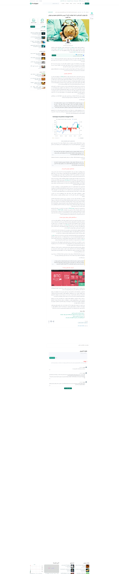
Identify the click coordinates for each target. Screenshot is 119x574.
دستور (54, 235)
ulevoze (84, 382)
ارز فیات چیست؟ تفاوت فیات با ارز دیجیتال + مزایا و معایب (36, 79)
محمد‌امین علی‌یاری (68, 43)
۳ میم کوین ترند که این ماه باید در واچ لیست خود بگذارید (36, 37)
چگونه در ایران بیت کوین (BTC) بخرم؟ (36, 67)
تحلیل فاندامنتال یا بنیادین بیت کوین (78, 313)
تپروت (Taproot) (71, 208)
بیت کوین (74, 52)
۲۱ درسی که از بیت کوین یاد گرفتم (78, 316)
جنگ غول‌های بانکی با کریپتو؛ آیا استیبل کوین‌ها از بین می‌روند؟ (36, 42)
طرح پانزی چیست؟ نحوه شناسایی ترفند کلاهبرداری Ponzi (36, 62)
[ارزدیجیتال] (34, 3)
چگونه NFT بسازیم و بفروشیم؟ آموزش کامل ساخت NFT (36, 83)
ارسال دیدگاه (52, 357)
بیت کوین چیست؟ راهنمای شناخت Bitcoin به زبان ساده (36, 58)
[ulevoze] (86, 382)
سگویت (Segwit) (60, 209)
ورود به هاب (32, 26)
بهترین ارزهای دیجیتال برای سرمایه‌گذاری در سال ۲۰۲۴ (36, 87)
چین (60, 47)
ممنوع (73, 47)
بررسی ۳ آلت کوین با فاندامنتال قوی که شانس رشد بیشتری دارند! (36, 46)
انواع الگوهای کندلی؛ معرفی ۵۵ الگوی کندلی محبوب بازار (75, 317)
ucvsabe (84, 367)
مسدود (83, 239)
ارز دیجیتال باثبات (67, 180)
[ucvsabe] (86, 367)
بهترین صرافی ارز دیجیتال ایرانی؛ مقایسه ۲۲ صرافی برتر (36, 75)
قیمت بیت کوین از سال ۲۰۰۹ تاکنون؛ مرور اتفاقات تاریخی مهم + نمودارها (72, 314)
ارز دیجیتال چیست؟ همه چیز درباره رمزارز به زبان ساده (36, 54)
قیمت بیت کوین (60, 49)
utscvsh (84, 373)
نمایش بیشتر (68, 388)
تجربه (69, 228)
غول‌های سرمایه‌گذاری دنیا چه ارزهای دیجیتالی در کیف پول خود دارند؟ (36, 33)
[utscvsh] (86, 373)
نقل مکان (67, 225)
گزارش (83, 58)
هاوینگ (62, 76)
